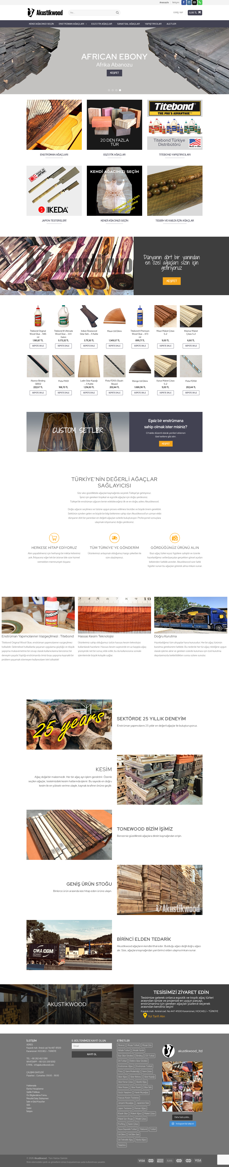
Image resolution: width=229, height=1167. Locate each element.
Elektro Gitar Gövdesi (138, 1061)
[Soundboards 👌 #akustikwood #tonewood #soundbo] (177, 1097)
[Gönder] (117, 13)
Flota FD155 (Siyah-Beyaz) (114, 382)
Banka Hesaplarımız (34, 1088)
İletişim (175, 2)
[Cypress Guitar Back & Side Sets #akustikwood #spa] (187, 1077)
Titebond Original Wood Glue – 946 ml (38, 334)
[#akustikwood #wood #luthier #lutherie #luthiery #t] (197, 1087)
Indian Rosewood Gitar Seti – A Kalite (89, 333)
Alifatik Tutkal (124, 1050)
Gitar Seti (148, 1087)
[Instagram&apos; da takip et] (189, 2)
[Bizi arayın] (199, 2)
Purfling (121, 1124)
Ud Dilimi (121, 1134)
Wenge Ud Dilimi (140, 381)
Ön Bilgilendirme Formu (36, 1095)
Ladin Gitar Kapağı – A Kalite (89, 382)
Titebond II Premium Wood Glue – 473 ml (140, 334)
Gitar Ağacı (122, 1076)
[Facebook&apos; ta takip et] (183, 2)
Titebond (143, 1129)
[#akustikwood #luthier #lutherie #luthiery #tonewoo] (167, 1107)
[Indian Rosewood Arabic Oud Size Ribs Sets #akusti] (187, 1067)
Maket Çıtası (149, 1113)
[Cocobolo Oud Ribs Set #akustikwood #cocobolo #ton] (197, 1107)
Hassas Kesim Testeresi (128, 1098)
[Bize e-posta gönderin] (194, 2)
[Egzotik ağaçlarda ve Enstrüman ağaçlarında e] (167, 1087)
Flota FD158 (191, 381)
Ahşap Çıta (146, 1045)
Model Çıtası (141, 1119)
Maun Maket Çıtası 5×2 (165, 333)
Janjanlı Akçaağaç (126, 1103)
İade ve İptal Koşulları (35, 1101)
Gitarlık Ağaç (141, 1082)
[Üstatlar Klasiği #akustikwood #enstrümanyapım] (187, 1087)
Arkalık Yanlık (138, 1050)
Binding (139, 1055)
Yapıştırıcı (122, 1145)
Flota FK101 (63, 381)
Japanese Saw (143, 1103)
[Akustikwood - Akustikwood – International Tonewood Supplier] (44, 13)
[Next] (220, 60)
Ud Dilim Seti (133, 1134)
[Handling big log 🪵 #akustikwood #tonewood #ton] (167, 1097)
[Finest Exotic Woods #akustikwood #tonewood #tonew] (197, 1077)
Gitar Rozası (123, 1087)
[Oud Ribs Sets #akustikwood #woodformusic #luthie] (177, 1087)
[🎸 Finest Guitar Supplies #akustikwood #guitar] (177, 1077)
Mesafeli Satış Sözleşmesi (37, 1098)
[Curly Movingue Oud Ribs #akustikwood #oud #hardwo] (167, 1067)
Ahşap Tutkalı (133, 1045)
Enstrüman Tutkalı (144, 1066)
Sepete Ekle (38, 346)
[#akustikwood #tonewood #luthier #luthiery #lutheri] (177, 1107)
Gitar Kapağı (149, 1076)
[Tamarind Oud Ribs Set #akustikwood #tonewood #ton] (187, 1107)
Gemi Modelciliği (132, 1071)
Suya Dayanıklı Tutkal (127, 1129)
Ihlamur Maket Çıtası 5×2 (191, 333)
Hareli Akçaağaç (141, 1092)
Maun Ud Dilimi (114, 331)
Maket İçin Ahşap (125, 1119)
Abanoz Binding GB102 (38, 382)
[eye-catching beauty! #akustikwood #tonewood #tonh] (167, 1077)
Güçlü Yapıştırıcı (124, 1092)
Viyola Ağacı (141, 1139)
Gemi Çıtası (147, 1071)
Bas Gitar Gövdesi (125, 1055)
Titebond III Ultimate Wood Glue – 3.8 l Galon (63, 334)
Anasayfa (164, 2)
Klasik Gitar (123, 1113)
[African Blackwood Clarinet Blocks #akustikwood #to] (177, 1067)
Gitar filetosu (135, 1076)
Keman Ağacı (140, 1108)
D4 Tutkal (122, 1061)
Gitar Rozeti (136, 1087)
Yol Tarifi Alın (156, 1016)
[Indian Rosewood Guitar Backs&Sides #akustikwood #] (187, 1097)
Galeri (28, 1108)
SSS (28, 1105)
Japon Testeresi (125, 1108)
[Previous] (9, 60)
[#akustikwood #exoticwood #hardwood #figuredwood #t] (197, 1097)
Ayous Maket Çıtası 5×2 (165, 382)
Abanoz (121, 1045)
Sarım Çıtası (133, 1124)
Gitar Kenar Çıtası (125, 1082)
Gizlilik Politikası (33, 1092)
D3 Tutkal (150, 1055)
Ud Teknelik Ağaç (125, 1139)
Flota (120, 1071)
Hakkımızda (31, 1085)
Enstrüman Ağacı (125, 1066)
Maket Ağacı (136, 1113)
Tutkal (153, 1129)
